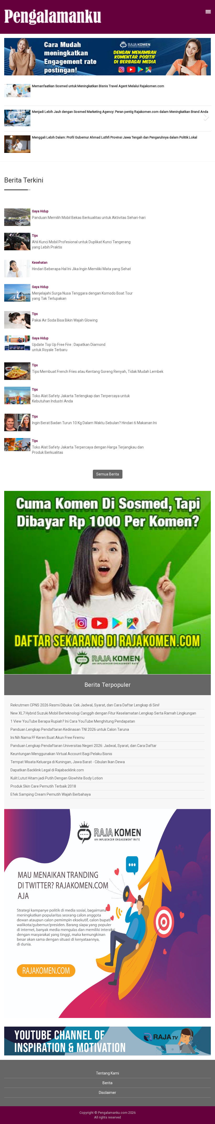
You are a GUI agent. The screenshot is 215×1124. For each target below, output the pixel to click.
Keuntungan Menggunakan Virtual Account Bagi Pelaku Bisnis (61, 754)
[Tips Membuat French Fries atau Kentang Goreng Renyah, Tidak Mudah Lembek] (17, 371)
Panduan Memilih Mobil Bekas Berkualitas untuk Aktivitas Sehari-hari (89, 217)
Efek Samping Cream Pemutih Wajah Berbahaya (50, 794)
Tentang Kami (107, 1073)
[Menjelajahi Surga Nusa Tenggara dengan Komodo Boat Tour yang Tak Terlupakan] (17, 294)
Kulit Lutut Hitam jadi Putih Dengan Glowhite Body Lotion (56, 778)
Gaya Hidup (40, 211)
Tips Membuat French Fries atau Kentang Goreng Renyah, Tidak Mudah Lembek (97, 371)
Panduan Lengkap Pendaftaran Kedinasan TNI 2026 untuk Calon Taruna (69, 729)
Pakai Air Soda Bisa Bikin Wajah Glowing (65, 320)
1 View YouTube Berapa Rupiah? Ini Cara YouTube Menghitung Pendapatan (72, 721)
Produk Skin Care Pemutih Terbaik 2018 (43, 786)
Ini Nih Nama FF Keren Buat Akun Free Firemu (47, 737)
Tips (35, 235)
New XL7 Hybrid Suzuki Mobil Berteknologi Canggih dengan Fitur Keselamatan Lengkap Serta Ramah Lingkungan (103, 713)
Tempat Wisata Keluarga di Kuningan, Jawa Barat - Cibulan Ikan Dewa (67, 762)
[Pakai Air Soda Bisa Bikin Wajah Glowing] (17, 328)
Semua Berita (107, 474)
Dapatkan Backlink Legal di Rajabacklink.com (47, 770)
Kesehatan (39, 262)
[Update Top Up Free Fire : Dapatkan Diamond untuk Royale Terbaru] (17, 342)
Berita (107, 1083)
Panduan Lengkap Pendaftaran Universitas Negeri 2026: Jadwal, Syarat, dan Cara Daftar (83, 746)
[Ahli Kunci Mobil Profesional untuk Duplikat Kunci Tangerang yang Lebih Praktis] (17, 245)
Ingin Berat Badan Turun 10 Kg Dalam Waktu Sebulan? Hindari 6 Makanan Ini (94, 423)
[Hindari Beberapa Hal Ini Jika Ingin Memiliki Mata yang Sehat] (17, 268)
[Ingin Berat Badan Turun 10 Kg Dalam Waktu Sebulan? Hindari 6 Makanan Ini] (17, 422)
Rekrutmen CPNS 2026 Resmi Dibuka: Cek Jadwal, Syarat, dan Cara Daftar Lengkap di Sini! (84, 705)
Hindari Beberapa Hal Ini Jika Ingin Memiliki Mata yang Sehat (81, 269)
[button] (9, 114)
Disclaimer (107, 1092)
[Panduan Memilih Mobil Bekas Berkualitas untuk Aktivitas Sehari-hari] (17, 218)
